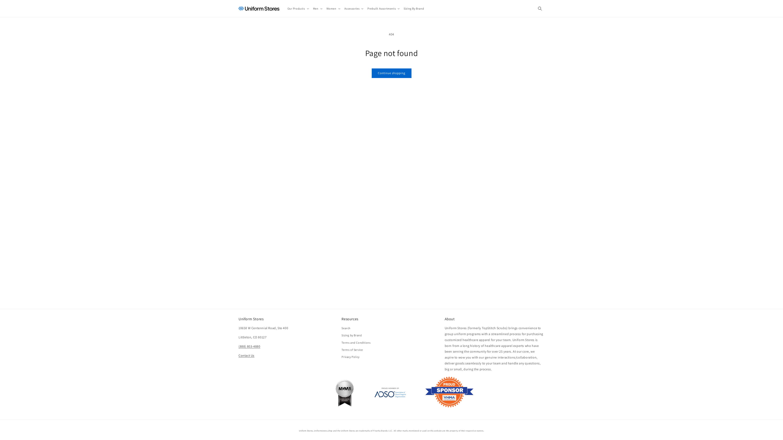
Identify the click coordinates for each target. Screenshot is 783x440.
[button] (298, 8)
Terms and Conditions (356, 342)
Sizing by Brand (352, 335)
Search (346, 328)
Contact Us (246, 355)
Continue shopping (391, 73)
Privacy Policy (350, 357)
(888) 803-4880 (249, 346)
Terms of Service (352, 350)
